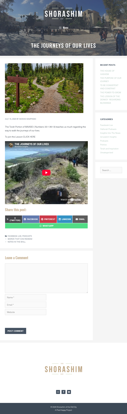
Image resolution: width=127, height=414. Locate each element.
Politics (103, 144)
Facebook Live (14, 236)
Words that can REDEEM (20, 238)
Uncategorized (106, 152)
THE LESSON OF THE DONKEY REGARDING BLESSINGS (110, 99)
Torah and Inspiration (109, 148)
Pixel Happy (61, 410)
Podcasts (27, 236)
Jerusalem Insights (108, 136)
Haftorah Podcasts (108, 128)
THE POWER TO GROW (110, 92)
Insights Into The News (110, 132)
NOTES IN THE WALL (17, 241)
